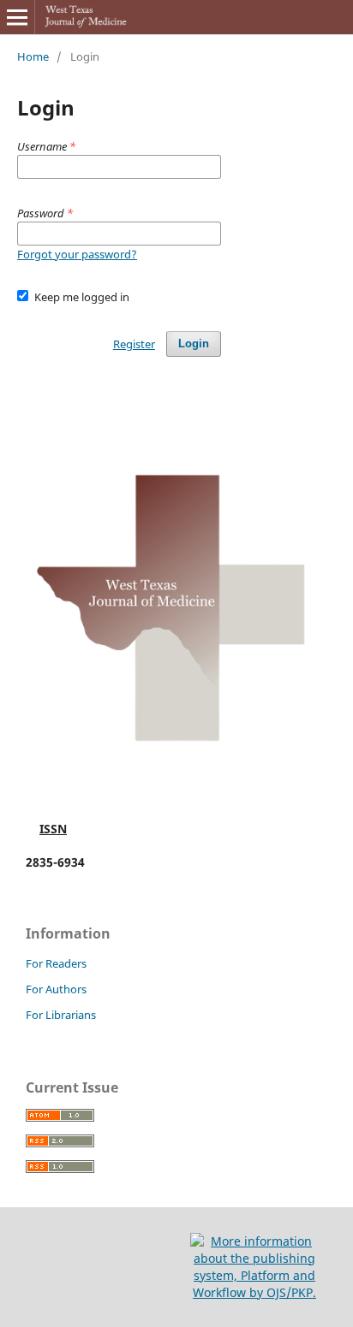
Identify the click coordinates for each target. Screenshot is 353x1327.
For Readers (56, 963)
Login (193, 343)
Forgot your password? (77, 254)
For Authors (56, 989)
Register (134, 344)
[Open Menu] (17, 17)
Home (33, 56)
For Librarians (61, 1014)
